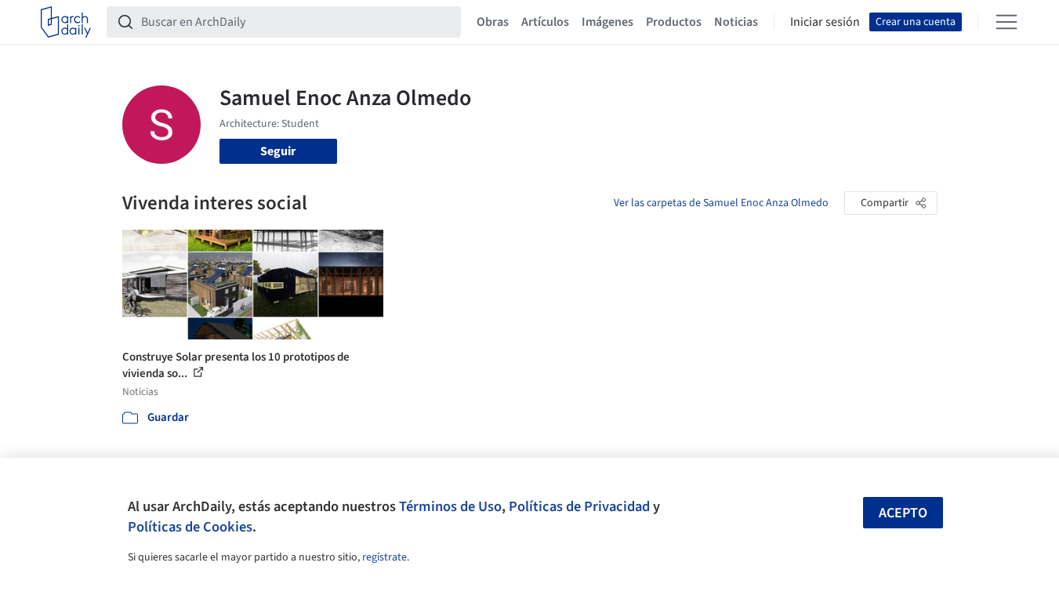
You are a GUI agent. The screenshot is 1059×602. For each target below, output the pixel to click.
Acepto (903, 513)
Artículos (545, 22)
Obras (493, 22)
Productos (674, 22)
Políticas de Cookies (190, 527)
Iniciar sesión (825, 22)
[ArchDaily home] (66, 22)
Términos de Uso (450, 506)
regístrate (384, 557)
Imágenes (607, 22)
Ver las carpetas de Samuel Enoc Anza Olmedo (721, 203)
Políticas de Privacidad (579, 506)
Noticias (736, 22)
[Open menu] (1006, 21)
